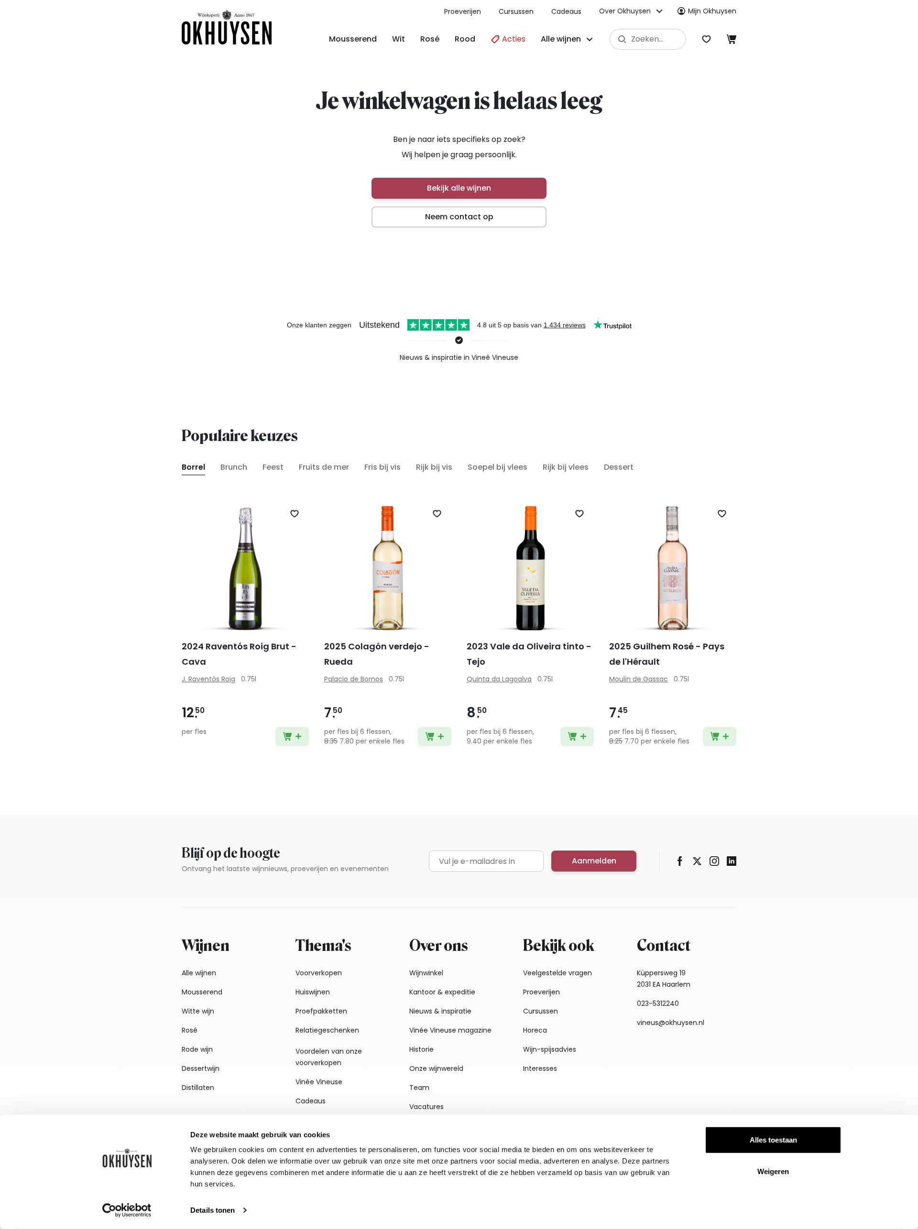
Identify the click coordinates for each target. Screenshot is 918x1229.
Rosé (429, 38)
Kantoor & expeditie (442, 992)
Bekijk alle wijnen (459, 188)
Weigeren (773, 1171)
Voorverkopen (318, 973)
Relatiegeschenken (327, 1030)
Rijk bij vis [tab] (434, 467)
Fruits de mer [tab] (324, 467)
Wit (398, 38)
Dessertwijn (200, 1068)
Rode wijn (197, 1049)
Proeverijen (462, 11)
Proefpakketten (321, 1011)
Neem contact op (459, 216)
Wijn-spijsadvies (549, 1049)
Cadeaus (566, 11)
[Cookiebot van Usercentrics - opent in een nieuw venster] (127, 1210)
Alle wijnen (199, 973)
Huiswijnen (312, 992)
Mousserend (353, 38)
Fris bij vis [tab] (382, 467)
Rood (465, 38)
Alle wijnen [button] (561, 38)
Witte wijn (198, 1011)
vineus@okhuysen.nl (670, 1022)
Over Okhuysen (625, 11)
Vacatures (426, 1106)
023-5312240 (658, 1003)
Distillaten (198, 1087)
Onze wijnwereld (436, 1068)
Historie (421, 1049)
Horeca (535, 1030)
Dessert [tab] (619, 467)
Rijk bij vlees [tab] (566, 467)
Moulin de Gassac (638, 679)
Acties (512, 38)
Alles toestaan (773, 1140)
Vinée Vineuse (318, 1082)
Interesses (540, 1068)
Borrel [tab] (193, 467)
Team (419, 1087)
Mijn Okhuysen (712, 11)
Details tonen (212, 1210)
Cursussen (516, 11)
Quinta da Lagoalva (499, 679)
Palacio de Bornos (353, 679)
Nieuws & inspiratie (440, 1011)
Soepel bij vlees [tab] (497, 467)
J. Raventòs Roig (208, 679)
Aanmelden (594, 860)
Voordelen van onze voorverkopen (328, 1056)
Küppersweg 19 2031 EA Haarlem (663, 978)
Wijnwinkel (426, 973)
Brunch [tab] (233, 467)
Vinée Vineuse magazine (450, 1030)
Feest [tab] (273, 467)
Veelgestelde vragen (557, 973)
